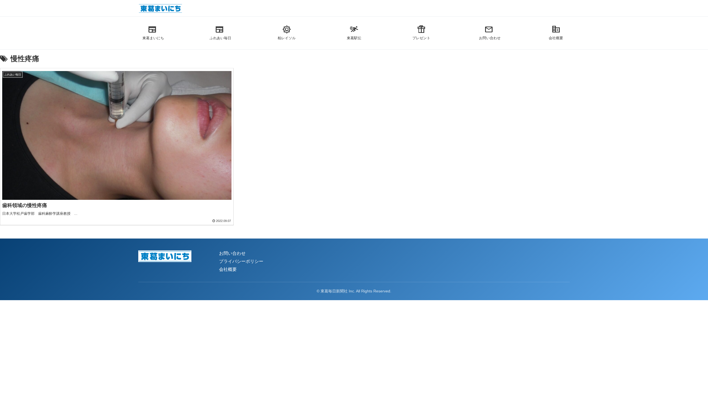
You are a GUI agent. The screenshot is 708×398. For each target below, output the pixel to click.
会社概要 (228, 269)
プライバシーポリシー (241, 261)
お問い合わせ (232, 253)
